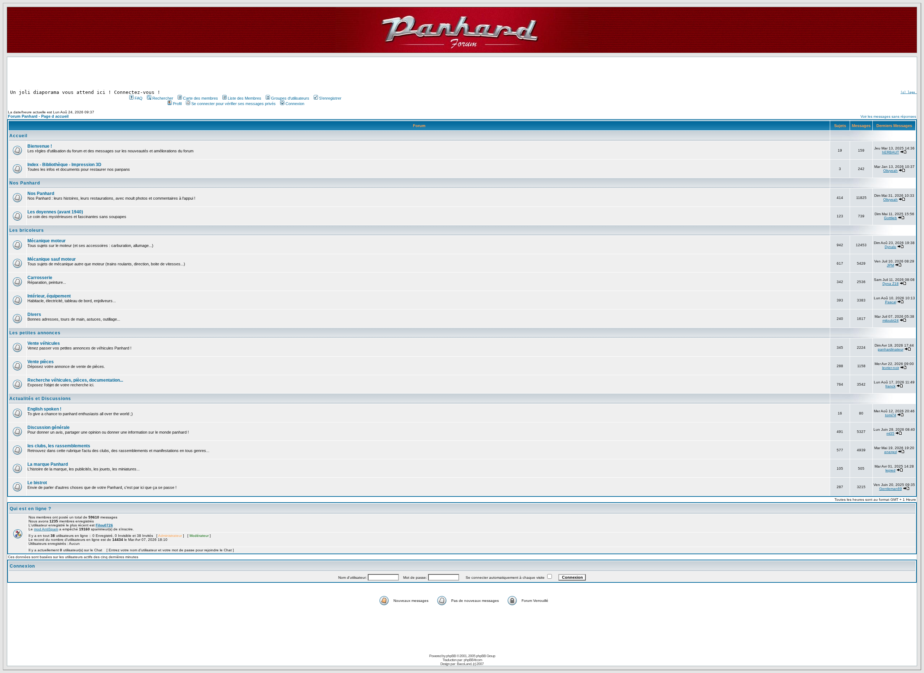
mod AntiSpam (46, 529)
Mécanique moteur (46, 240)
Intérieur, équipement (49, 296)
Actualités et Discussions (40, 398)
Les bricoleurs (26, 230)
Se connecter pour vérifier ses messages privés (233, 103)
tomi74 (890, 415)
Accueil (18, 135)
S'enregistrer (330, 98)
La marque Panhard (47, 464)
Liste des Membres (244, 98)
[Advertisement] (234, 73)
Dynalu (890, 247)
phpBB (451, 656)
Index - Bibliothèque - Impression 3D (64, 164)
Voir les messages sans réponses (888, 116)
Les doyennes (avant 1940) (55, 211)
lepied (890, 470)
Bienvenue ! (39, 146)
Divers (34, 314)
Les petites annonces (35, 332)
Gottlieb (890, 218)
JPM (890, 265)
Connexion (295, 103)
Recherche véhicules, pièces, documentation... (75, 380)
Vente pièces (40, 361)
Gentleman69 (890, 489)
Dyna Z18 (890, 284)
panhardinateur (890, 349)
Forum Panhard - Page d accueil (38, 116)
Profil (177, 103)
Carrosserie (39, 277)
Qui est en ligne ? (30, 508)
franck (890, 386)
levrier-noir (890, 368)
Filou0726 (104, 525)
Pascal (890, 302)
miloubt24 (890, 320)
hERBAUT (890, 152)
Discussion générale (48, 427)
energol (890, 452)
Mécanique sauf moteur (51, 259)
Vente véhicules (43, 343)
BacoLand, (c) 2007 (470, 664)
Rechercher (162, 98)
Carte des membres (200, 98)
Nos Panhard (24, 183)
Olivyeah (890, 171)
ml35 (890, 433)
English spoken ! (44, 409)
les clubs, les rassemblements (58, 445)
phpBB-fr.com (473, 660)
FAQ (139, 98)
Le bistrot (37, 482)
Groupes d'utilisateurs (290, 98)
